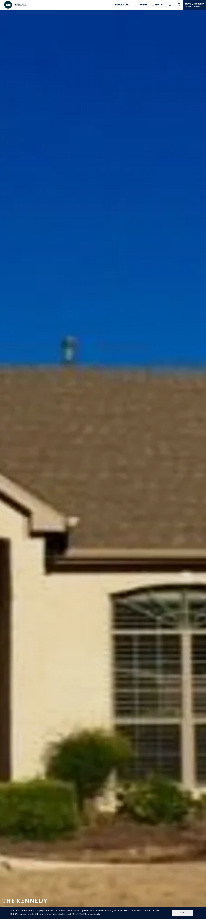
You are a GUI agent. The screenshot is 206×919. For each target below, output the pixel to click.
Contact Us (158, 5)
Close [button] (183, 913)
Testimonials (140, 5)
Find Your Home (120, 5)
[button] (194, 5)
